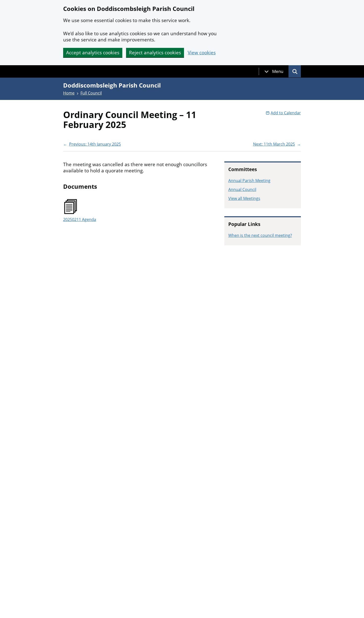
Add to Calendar (286, 113)
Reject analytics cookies (155, 52)
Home (69, 93)
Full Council (91, 93)
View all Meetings (244, 198)
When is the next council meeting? (260, 235)
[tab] (274, 71)
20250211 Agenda (79, 219)
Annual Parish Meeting (249, 180)
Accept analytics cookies (92, 52)
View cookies (202, 52)
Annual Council (242, 189)
